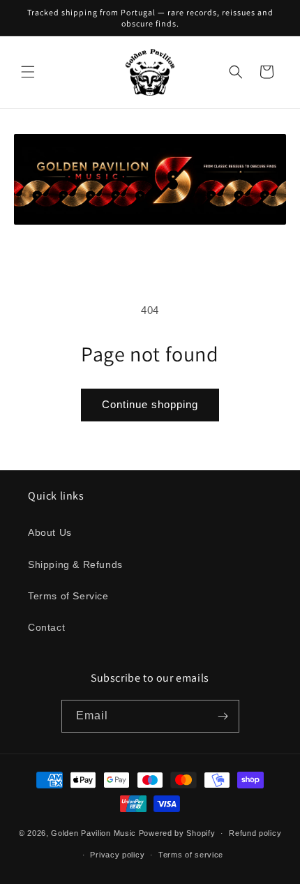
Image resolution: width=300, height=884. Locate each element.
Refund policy (255, 833)
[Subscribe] (223, 716)
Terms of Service (68, 595)
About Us (50, 532)
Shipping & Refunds (75, 564)
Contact (46, 627)
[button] (28, 72)
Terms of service (190, 855)
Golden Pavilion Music (93, 833)
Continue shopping (150, 404)
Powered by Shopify (177, 833)
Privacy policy (117, 855)
